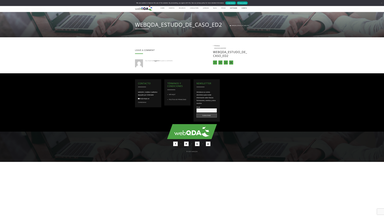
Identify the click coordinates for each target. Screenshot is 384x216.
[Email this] (231, 62)
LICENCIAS (206, 8)
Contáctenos (142, 102)
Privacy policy (242, 3)
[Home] (143, 8)
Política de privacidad (177, 99)
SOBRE (162, 8)
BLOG (215, 8)
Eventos (171, 8)
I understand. (230, 3)
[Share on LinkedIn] (226, 62)
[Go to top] (192, 131)
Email (198, 107)
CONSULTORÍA (194, 8)
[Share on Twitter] (220, 62)
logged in (157, 61)
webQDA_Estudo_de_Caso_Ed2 (240, 25)
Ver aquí (172, 94)
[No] (381, 3)
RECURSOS (182, 8)
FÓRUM (223, 8)
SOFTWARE (233, 8)
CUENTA (244, 8)
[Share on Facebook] (215, 62)
